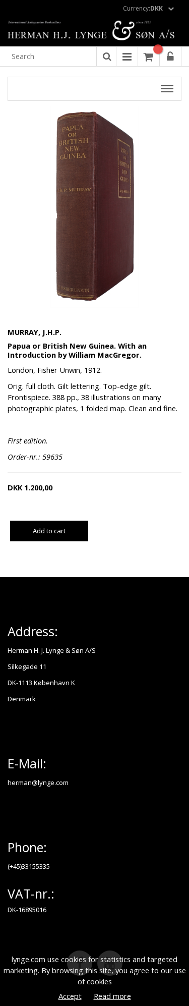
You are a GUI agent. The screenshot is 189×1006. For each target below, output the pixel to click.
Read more (112, 996)
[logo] (94, 31)
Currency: (143, 8)
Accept (70, 996)
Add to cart (49, 530)
